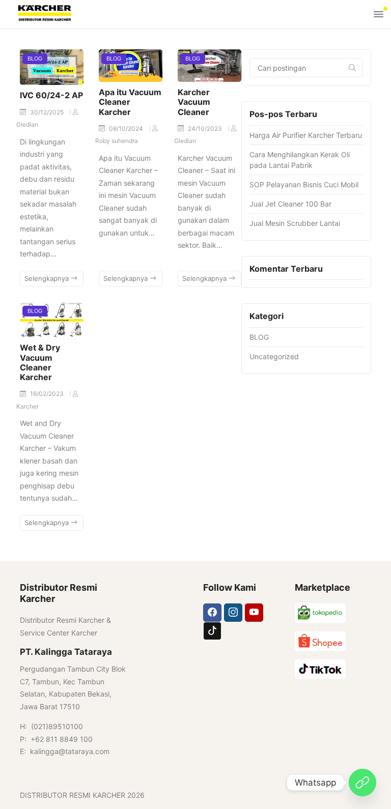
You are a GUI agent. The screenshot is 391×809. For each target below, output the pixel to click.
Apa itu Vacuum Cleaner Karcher (130, 102)
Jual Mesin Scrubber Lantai (294, 223)
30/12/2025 (47, 112)
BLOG (34, 58)
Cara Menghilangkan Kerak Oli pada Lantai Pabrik (299, 159)
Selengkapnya (47, 278)
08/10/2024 (127, 128)
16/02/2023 (47, 393)
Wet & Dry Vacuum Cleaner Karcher (40, 362)
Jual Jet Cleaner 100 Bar (290, 203)
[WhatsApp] (362, 782)
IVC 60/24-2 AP (51, 95)
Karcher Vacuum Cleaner (194, 102)
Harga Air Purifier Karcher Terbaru (305, 135)
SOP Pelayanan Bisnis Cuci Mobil (303, 184)
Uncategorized (274, 356)
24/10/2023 (206, 128)
